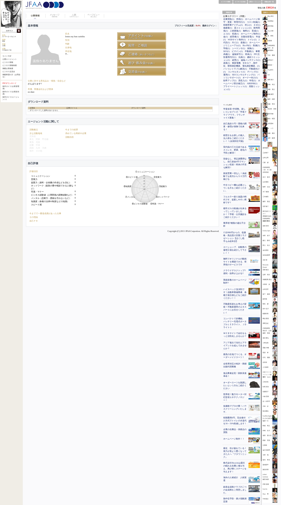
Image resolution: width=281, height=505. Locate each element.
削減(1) (256, 45)
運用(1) (226, 74)
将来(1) (248, 54)
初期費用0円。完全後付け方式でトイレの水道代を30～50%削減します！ (235, 420)
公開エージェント (9, 59)
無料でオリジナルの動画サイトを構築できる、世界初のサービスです (235, 262)
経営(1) (235, 60)
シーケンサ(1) (238, 48)
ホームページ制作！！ (233, 439)
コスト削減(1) (253, 22)
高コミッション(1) (242, 28)
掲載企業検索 (7, 68)
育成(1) (255, 31)
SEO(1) (226, 51)
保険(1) (250, 48)
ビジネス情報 (7, 62)
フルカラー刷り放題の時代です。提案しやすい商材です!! (235, 199)
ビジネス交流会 (8, 71)
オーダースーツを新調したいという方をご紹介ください (235, 385)
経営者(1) (234, 36)
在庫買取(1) (228, 19)
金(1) (225, 36)
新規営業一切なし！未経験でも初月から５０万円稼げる (235, 176)
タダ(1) (257, 25)
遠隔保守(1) (237, 54)
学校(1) (226, 48)
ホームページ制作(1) (250, 33)
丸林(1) (241, 57)
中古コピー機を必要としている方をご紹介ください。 (235, 188)
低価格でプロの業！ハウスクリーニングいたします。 (235, 409)
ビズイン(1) (237, 51)
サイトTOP (6, 56)
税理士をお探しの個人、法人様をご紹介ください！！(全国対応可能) (235, 138)
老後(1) (244, 42)
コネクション (75, 16)
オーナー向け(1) (250, 77)
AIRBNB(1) (252, 83)
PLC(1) (235, 42)
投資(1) (235, 33)
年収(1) (252, 80)
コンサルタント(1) (236, 72)
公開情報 (36, 16)
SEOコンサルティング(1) (243, 74)
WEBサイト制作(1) (237, 39)
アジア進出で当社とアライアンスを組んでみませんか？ (235, 345)
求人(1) (248, 25)
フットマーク (94, 16)
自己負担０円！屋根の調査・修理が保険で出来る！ (235, 126)
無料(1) (246, 31)
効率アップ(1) (229, 80)
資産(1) (226, 63)
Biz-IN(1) (247, 45)
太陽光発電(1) (247, 36)
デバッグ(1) (252, 72)
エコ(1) (226, 33)
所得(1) (239, 19)
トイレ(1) (252, 39)
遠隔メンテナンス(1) (250, 60)
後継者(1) (227, 28)
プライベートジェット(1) (235, 86)
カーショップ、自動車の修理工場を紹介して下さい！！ (235, 250)
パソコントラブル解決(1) (235, 69)
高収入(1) (242, 80)
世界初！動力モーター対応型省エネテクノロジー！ (235, 397)
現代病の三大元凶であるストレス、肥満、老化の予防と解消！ (235, 150)
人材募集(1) (235, 31)
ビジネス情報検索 (9, 65)
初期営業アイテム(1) (233, 25)
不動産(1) (249, 51)
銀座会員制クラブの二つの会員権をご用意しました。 (235, 490)
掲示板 (55, 16)
